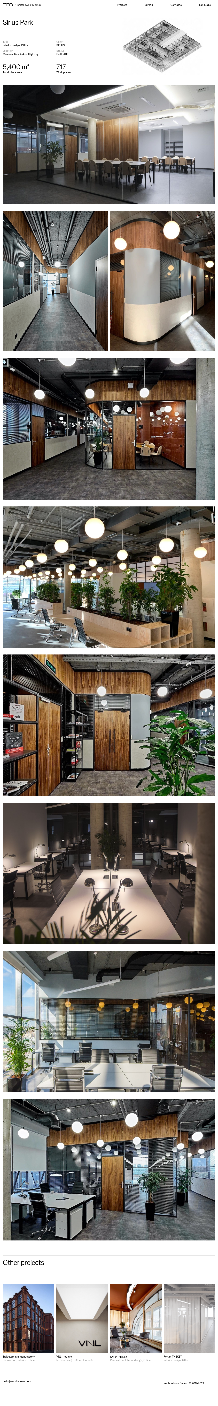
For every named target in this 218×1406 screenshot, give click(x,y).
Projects (122, 4)
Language (205, 4)
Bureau (148, 4)
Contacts (176, 4)
